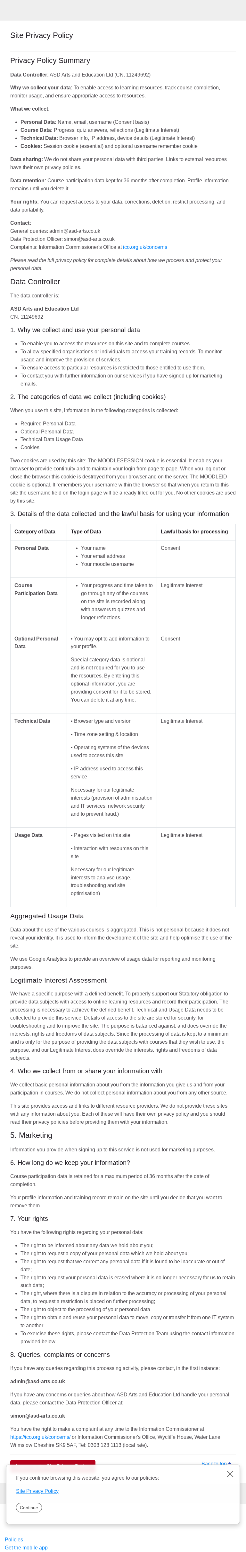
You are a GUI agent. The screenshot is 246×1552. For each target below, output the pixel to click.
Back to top (218, 1463)
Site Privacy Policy (37, 1491)
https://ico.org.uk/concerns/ (40, 1437)
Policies (14, 1539)
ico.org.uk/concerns (145, 247)
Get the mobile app (26, 1547)
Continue (29, 1507)
